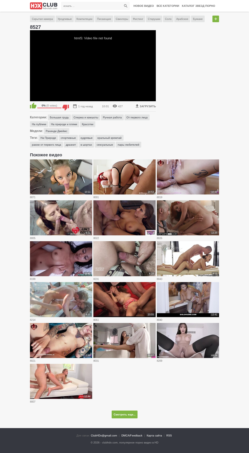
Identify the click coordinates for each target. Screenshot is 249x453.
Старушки (154, 18)
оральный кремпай (109, 137)
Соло (168, 18)
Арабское (182, 18)
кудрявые (87, 137)
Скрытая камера (42, 18)
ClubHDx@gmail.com (104, 435)
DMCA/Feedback (131, 435)
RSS (169, 435)
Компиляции (84, 18)
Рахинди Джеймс (56, 131)
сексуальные (105, 144)
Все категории (168, 5)
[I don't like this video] (65, 105)
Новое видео (143, 5)
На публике (39, 124)
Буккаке (198, 18)
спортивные (68, 137)
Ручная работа (112, 117)
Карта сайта (154, 435)
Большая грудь (59, 117)
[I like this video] (33, 105)
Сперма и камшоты (86, 117)
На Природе (48, 137)
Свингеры (122, 18)
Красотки (87, 124)
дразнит (71, 144)
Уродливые (65, 18)
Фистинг (138, 18)
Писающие (104, 18)
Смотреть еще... (125, 414)
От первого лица (137, 117)
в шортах (86, 144)
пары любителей (128, 144)
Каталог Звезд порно (198, 5)
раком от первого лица (46, 144)
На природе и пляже (64, 124)
